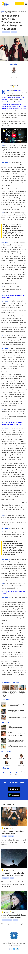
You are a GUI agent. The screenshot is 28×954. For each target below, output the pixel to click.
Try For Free (19, 4)
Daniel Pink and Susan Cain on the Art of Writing (12, 832)
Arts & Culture (5, 878)
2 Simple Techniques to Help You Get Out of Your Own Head (13, 916)
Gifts (11, 942)
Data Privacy (19, 943)
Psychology (14, 32)
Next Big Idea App (6, 942)
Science (12, 878)
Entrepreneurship (6, 32)
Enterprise (23, 942)
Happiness (11, 836)
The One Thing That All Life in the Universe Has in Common (12, 874)
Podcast (15, 942)
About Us (5, 943)
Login (24, 943)
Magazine (3, 11)
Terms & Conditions (11, 943)
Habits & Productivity (7, 920)
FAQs (19, 942)
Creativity (4, 836)
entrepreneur (18, 90)
